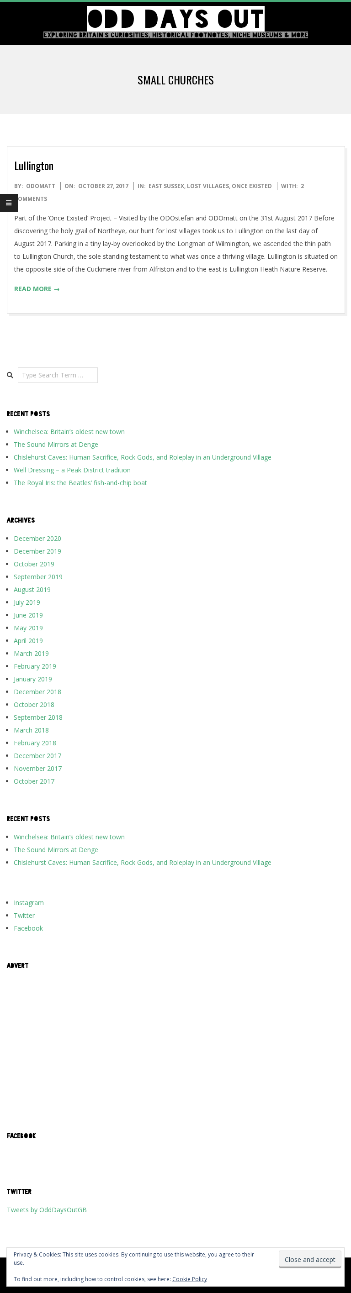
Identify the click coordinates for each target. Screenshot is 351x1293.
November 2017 (38, 768)
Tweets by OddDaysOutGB (47, 1209)
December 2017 (37, 755)
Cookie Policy (189, 1279)
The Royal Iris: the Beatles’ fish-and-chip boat (80, 482)
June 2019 (28, 615)
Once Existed (252, 186)
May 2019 (28, 627)
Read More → (37, 288)
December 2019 (37, 551)
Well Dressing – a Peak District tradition (72, 470)
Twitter (24, 915)
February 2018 (35, 742)
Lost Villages (208, 186)
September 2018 (38, 717)
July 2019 (27, 602)
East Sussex (166, 186)
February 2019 (35, 666)
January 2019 (33, 679)
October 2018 (34, 704)
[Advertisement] (175, 1041)
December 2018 (37, 691)
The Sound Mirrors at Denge (56, 444)
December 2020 (37, 538)
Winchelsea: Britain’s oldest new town (69, 431)
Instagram (29, 902)
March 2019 (31, 653)
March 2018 (31, 730)
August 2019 (32, 589)
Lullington (33, 165)
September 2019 (38, 576)
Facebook (28, 928)
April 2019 (28, 640)
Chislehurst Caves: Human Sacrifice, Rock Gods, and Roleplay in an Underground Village (142, 457)
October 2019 (34, 564)
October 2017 (34, 781)
